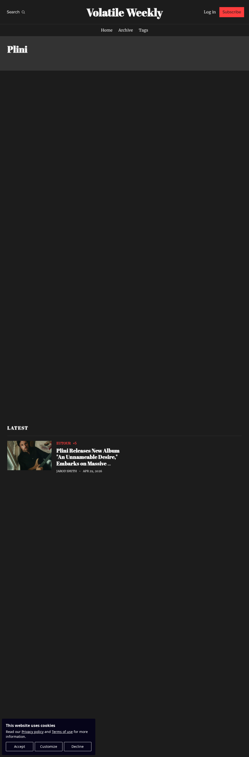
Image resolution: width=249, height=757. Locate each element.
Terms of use (62, 731)
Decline (77, 746)
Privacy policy (33, 731)
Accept (19, 746)
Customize (48, 746)
